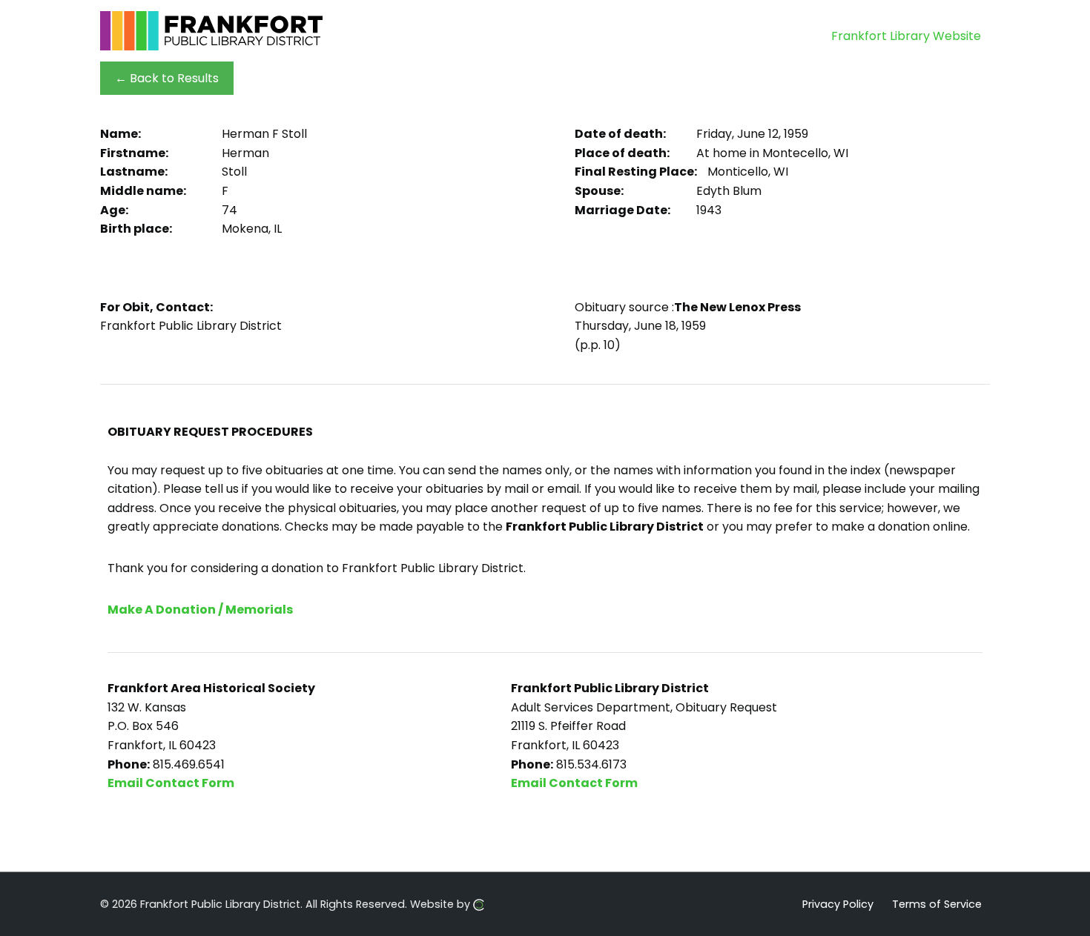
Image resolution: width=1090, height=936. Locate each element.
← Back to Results (167, 78)
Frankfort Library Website (906, 35)
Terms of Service (937, 903)
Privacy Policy (837, 903)
